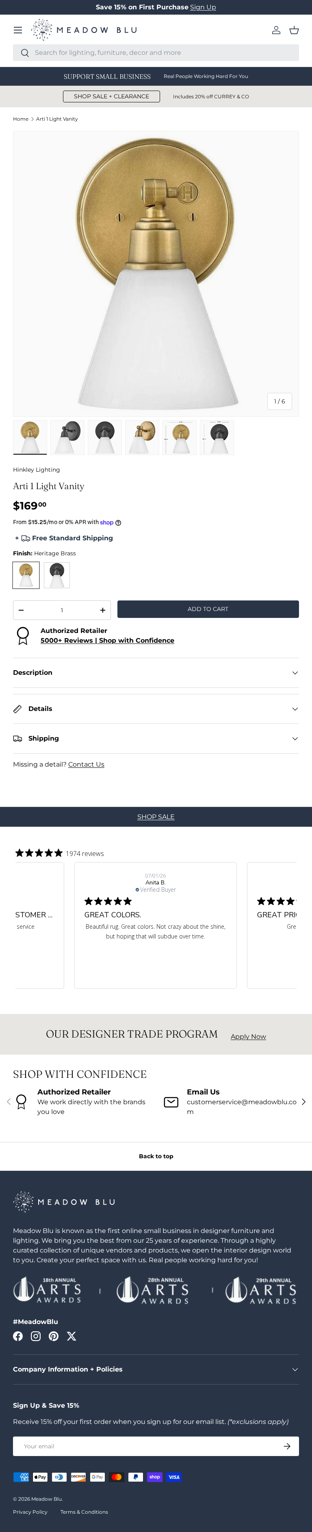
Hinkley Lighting (36, 469)
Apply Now (248, 1036)
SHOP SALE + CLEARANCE (111, 96)
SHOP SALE (156, 817)
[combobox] (156, 52)
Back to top (156, 1156)
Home (20, 119)
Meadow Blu (46, 1499)
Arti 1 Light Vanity (57, 119)
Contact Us (86, 764)
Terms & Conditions (84, 1512)
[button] (294, 30)
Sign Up (203, 7)
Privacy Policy (30, 1512)
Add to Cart (208, 609)
